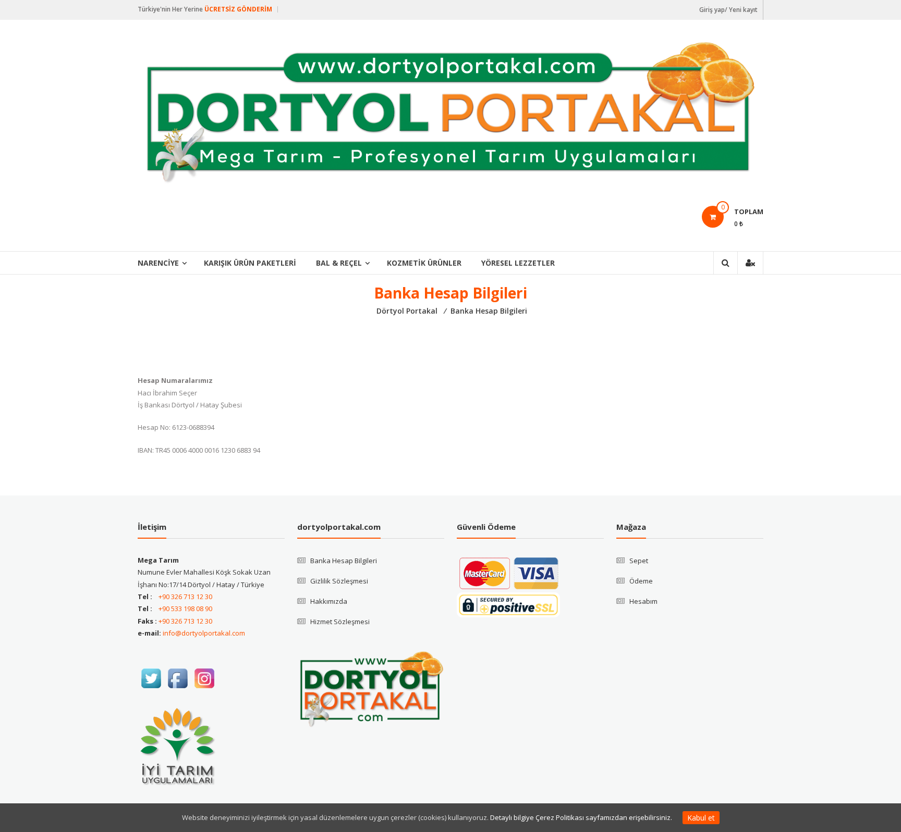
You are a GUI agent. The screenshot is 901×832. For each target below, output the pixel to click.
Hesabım (643, 601)
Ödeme (641, 581)
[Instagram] (204, 677)
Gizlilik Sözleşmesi (339, 581)
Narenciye (158, 263)
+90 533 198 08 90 (185, 608)
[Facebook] (177, 677)
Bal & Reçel (339, 263)
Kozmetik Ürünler (424, 263)
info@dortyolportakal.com (204, 633)
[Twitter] (151, 677)
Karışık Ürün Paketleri (250, 263)
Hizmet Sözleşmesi (340, 621)
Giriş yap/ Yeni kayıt (728, 9)
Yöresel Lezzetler (518, 263)
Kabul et (701, 818)
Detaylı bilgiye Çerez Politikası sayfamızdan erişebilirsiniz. (581, 817)
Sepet (638, 560)
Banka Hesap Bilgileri (343, 560)
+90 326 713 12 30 (185, 596)
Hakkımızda (328, 601)
